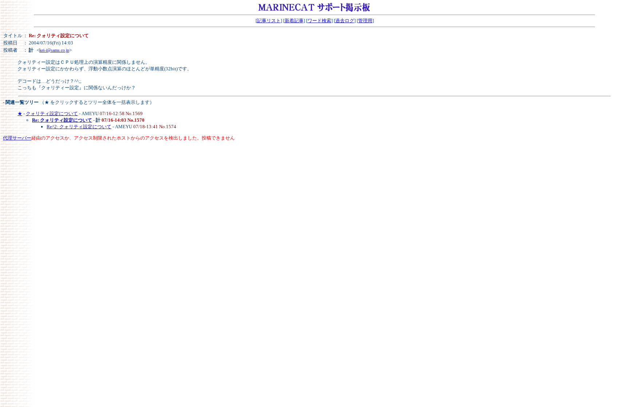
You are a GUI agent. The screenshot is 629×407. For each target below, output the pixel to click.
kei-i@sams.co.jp (54, 50)
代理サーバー (17, 138)
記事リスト (269, 20)
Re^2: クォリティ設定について (79, 126)
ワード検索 (319, 20)
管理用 (365, 20)
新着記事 (294, 20)
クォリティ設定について (52, 113)
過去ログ (344, 20)
